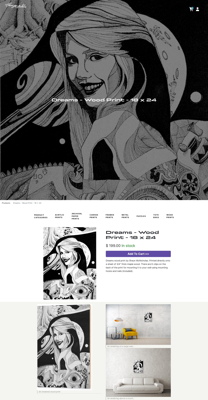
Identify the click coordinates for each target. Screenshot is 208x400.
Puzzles (141, 216)
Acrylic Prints (59, 216)
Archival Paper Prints (77, 216)
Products (6, 203)
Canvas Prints (94, 216)
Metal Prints (125, 216)
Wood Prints (170, 216)
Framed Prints (110, 216)
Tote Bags (156, 216)
